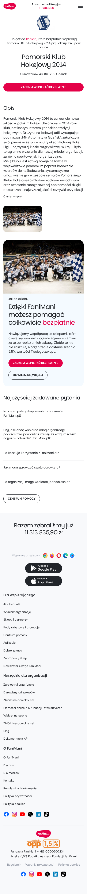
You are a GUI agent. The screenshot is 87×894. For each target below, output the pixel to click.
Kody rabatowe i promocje (21, 627)
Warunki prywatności (39, 864)
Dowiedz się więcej (28, 375)
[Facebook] (6, 814)
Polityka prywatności (17, 796)
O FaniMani (11, 757)
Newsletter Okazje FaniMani (22, 666)
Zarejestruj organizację (18, 684)
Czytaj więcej (12, 196)
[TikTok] (46, 814)
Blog (6, 731)
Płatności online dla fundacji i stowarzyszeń (32, 708)
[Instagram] (14, 814)
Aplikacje (9, 643)
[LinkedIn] (38, 814)
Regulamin (14, 864)
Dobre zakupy (12, 650)
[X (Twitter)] (30, 814)
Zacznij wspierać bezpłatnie (43, 87)
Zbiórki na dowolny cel (18, 700)
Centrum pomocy (21, 498)
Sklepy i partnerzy (15, 619)
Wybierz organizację (17, 612)
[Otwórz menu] (80, 6)
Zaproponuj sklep (15, 658)
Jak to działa (11, 604)
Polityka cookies (14, 804)
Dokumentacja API (15, 738)
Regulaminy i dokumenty (20, 788)
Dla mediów (11, 773)
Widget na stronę (15, 715)
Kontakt (8, 780)
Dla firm (8, 765)
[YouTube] (22, 814)
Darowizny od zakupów (19, 692)
